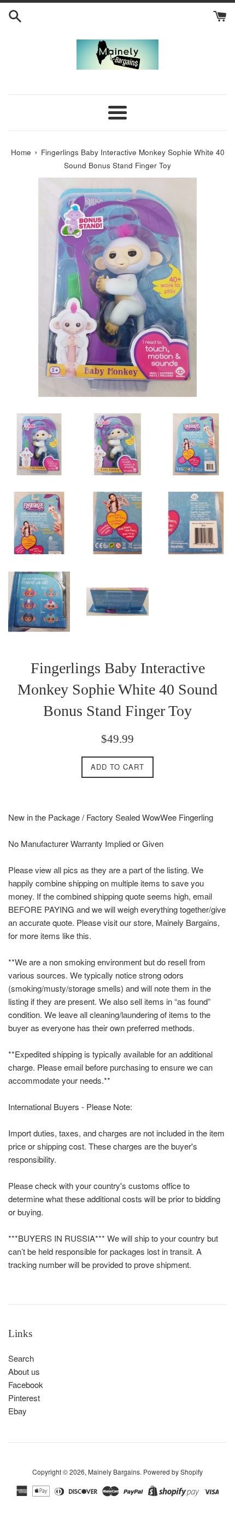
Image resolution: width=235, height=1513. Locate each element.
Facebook (25, 1384)
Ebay (17, 1411)
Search (21, 1358)
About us (24, 1371)
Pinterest (24, 1397)
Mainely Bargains (114, 1471)
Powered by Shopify (173, 1471)
